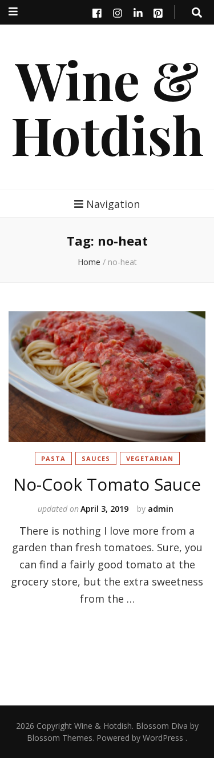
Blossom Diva (162, 725)
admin (160, 508)
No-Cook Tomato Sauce (107, 484)
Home (89, 261)
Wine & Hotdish (107, 107)
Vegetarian (149, 458)
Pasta (53, 458)
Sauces (96, 458)
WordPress (163, 737)
